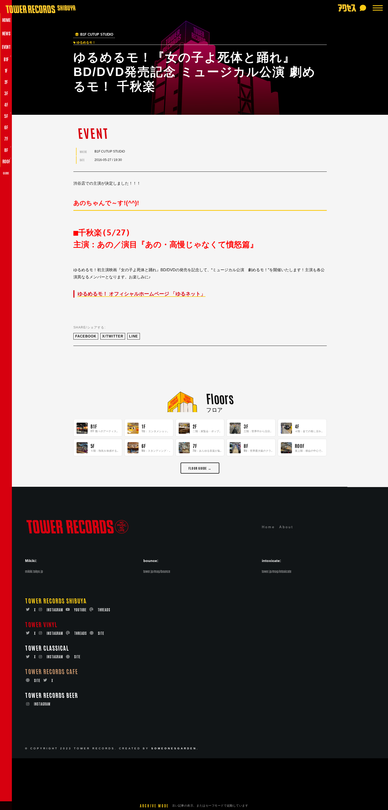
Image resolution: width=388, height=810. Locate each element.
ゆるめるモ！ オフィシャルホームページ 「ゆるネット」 (142, 294)
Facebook (85, 336)
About (286, 527)
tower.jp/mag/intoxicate (276, 571)
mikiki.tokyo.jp (34, 571)
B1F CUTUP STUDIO (96, 34)
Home (268, 527)
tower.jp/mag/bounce (156, 571)
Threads (104, 609)
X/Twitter (112, 336)
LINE (133, 336)
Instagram (55, 609)
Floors (219, 398)
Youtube (80, 609)
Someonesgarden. (175, 748)
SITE (101, 633)
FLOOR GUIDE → (199, 468)
